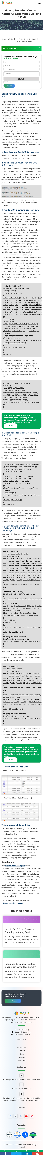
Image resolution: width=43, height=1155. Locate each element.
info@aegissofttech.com (12, 903)
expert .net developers (15, 866)
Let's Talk (10, 426)
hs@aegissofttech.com (31, 1080)
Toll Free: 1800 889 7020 (21, 1089)
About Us (22, 1047)
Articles (11, 39)
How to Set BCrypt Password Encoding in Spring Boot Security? (20, 932)
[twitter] (16, 1116)
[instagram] (32, 1116)
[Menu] (40, 3)
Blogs (21, 1054)
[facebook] (10, 1116)
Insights (21, 1057)
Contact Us (21, 1061)
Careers (22, 1051)
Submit (9, 86)
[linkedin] (21, 1116)
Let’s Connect (13, 1001)
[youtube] (26, 1116)
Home (4, 39)
